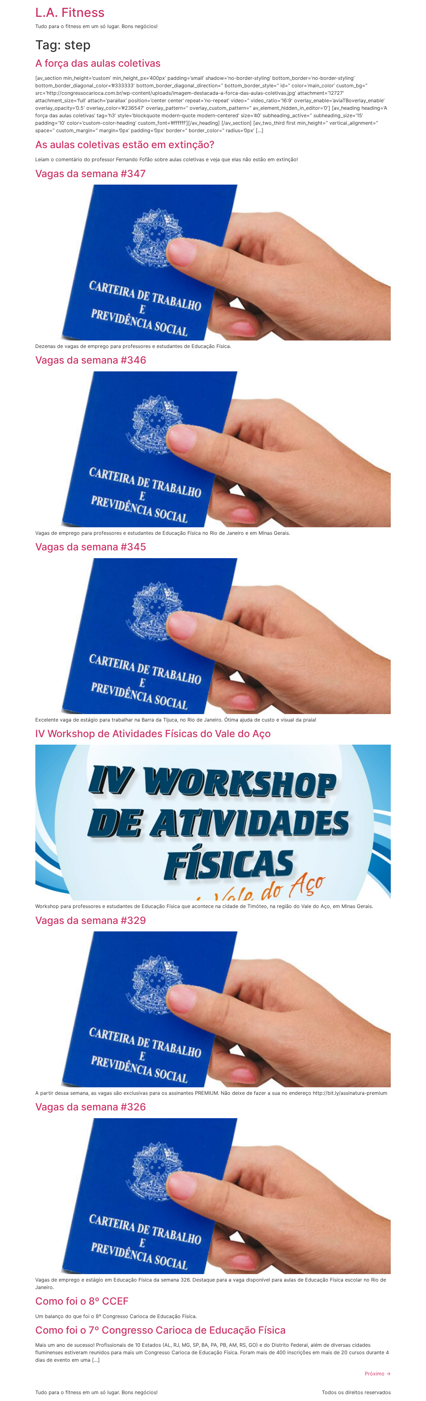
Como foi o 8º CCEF (82, 1301)
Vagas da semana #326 (90, 1107)
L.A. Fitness (69, 12)
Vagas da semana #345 (90, 547)
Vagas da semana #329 (90, 920)
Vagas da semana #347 (90, 173)
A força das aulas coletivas (98, 63)
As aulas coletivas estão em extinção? (125, 144)
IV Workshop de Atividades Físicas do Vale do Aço (153, 733)
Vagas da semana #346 (90, 360)
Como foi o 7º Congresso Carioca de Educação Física (160, 1330)
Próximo (378, 1373)
